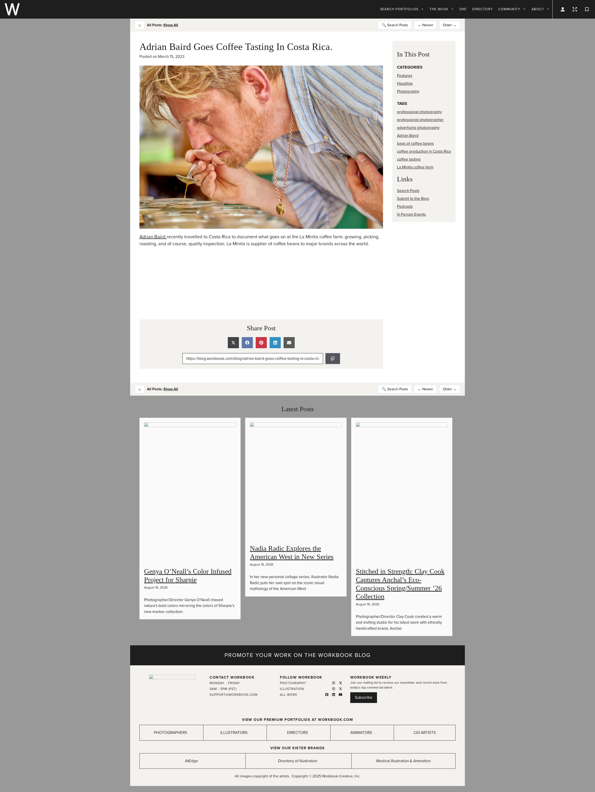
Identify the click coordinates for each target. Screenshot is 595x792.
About (538, 9)
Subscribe (363, 697)
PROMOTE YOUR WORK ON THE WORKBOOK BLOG (298, 655)
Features (404, 75)
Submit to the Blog (413, 198)
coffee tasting (409, 159)
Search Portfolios (399, 9)
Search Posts (408, 190)
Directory (482, 9)
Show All (170, 25)
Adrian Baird (153, 237)
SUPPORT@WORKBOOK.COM (234, 695)
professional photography (419, 111)
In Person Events (411, 214)
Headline (405, 83)
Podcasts (405, 206)
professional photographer (420, 119)
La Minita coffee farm (415, 167)
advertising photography (418, 127)
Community (509, 9)
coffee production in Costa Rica (424, 151)
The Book (439, 9)
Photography (408, 91)
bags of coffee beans (415, 143)
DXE (463, 9)
